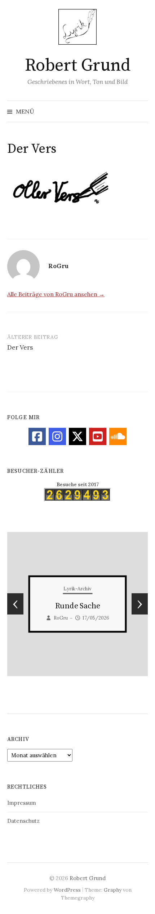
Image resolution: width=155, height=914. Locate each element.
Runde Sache (77, 606)
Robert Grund (77, 65)
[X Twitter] (77, 436)
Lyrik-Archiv (77, 589)
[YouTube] (97, 436)
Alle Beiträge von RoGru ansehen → (56, 294)
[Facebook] (37, 436)
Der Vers (20, 347)
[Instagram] (57, 436)
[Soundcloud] (118, 436)
